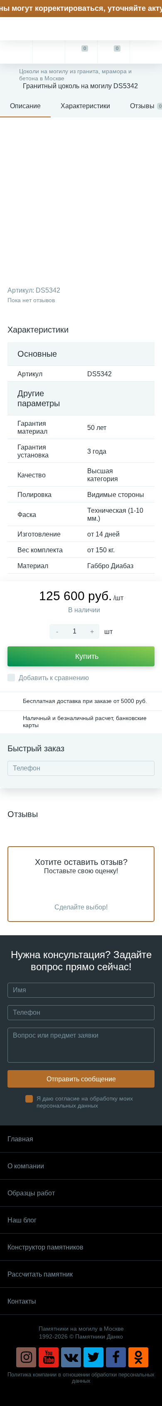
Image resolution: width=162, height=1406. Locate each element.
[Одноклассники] (138, 1357)
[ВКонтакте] (71, 1357)
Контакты (21, 1301)
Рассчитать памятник (40, 1274)
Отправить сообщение (81, 1079)
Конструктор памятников (45, 1247)
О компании (25, 1166)
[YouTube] (49, 1357)
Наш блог (22, 1220)
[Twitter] (93, 1357)
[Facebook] (116, 1357)
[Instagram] (26, 1357)
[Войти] (146, 52)
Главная (20, 1139)
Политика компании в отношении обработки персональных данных (81, 1377)
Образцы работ (31, 1193)
